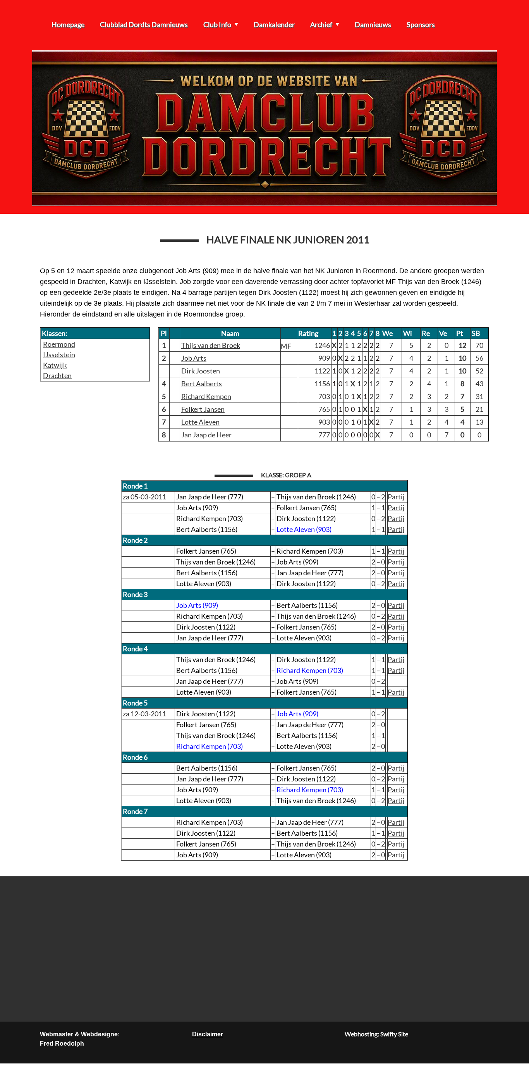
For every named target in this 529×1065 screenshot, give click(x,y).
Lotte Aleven (200, 422)
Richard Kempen (206, 396)
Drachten (57, 375)
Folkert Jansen (203, 409)
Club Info (217, 24)
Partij (396, 496)
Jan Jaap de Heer (206, 434)
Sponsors (421, 24)
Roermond (59, 344)
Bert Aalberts (201, 383)
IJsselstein (59, 354)
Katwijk (55, 365)
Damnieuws (373, 24)
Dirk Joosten (200, 370)
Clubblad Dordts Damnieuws (144, 24)
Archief (321, 24)
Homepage (68, 24)
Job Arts (193, 358)
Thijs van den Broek (210, 345)
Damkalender (274, 24)
